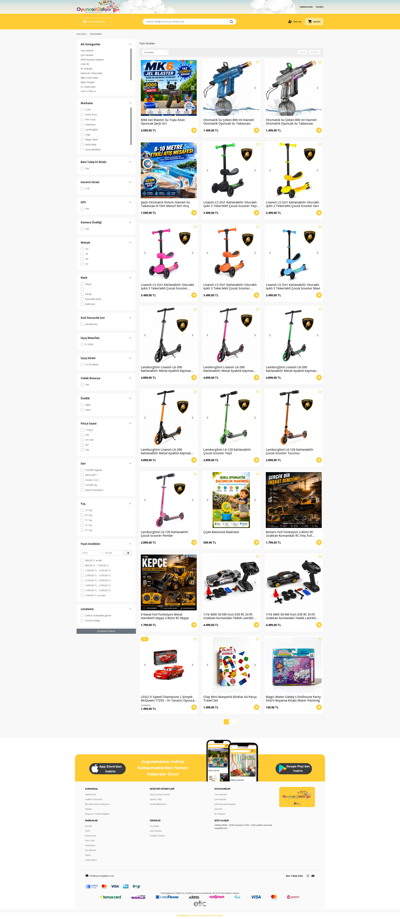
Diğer (88, 404)
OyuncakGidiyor (93, 149)
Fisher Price (91, 114)
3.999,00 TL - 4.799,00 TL (98, 585)
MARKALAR (91, 820)
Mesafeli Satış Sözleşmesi (97, 804)
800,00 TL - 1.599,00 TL (97, 565)
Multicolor (90, 304)
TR (86, 253)
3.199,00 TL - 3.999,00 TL (98, 580)
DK (86, 258)
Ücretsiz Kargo (92, 620)
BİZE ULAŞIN (222, 820)
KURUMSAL (91, 788)
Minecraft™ (91, 474)
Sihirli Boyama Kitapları (92, 59)
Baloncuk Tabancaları (91, 73)
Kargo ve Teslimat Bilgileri (97, 813)
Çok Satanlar (87, 55)
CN (86, 248)
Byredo (88, 826)
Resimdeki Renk (93, 299)
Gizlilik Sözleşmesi (93, 799)
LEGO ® (85, 64)
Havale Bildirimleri (158, 804)
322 (87, 434)
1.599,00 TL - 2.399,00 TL (98, 570)
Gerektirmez (91, 324)
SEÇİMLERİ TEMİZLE (106, 631)
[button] (314, 21)
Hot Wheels (90, 850)
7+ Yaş (88, 520)
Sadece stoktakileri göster (98, 615)
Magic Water (91, 139)
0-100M (89, 344)
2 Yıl (87, 188)
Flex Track (90, 119)
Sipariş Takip (156, 799)
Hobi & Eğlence (88, 91)
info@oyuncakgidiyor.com (102, 875)
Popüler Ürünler (157, 835)
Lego (87, 134)
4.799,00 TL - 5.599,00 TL (98, 590)
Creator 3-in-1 (92, 479)
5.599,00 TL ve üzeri (95, 595)
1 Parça (89, 429)
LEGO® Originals (93, 469)
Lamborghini (91, 129)
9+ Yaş (88, 530)
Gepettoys (90, 124)
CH (86, 263)
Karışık (88, 294)
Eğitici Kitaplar (88, 82)
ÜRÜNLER (155, 820)
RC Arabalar (86, 68)
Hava (87, 409)
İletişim (88, 809)
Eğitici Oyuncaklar (89, 77)
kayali (87, 855)
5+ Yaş (88, 525)
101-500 (89, 439)
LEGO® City (91, 484)
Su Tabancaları (88, 86)
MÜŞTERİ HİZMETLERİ (162, 788)
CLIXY (88, 109)
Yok (87, 168)
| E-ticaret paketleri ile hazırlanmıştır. (200, 915)
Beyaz (88, 284)
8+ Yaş (88, 515)
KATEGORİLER (222, 788)
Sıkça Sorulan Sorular (160, 794)
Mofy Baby (90, 144)
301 (87, 444)
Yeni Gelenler (87, 50)
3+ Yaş (88, 510)
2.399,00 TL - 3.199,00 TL (98, 575)
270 (87, 449)
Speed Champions (94, 489)
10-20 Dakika (91, 364)
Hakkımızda (306, 6)
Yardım (319, 6)
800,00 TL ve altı (93, 560)
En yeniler (154, 826)
